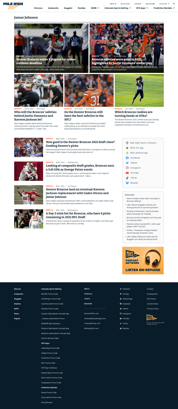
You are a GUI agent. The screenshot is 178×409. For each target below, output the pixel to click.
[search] (174, 3)
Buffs (16, 309)
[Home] (12, 6)
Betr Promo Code (48, 363)
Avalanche (53, 8)
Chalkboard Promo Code (51, 383)
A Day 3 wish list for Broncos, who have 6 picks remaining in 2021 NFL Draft (78, 215)
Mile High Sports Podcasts (143, 143)
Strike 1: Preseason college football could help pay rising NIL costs (142, 231)
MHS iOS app (137, 148)
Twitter (133, 163)
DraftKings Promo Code (50, 299)
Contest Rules (152, 304)
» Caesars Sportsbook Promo (53, 318)
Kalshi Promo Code (49, 393)
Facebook (135, 158)
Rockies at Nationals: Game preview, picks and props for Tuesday (143, 212)
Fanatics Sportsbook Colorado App (55, 328)
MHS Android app (139, 153)
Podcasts (125, 4)
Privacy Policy (153, 309)
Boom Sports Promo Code (51, 378)
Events (137, 4)
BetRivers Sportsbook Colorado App (55, 333)
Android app (127, 299)
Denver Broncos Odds (50, 338)
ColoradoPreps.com (92, 323)
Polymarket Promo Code (51, 397)
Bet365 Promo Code (49, 294)
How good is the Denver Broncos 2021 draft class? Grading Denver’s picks (80, 144)
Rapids (17, 318)
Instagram (135, 168)
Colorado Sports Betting (116, 8)
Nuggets (68, 8)
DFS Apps (141, 8)
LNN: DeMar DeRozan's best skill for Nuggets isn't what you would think (142, 238)
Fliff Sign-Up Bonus (49, 368)
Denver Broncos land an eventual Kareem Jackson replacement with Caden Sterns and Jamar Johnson (77, 193)
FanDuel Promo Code (49, 309)
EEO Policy (151, 299)
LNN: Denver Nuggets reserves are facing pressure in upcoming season (142, 206)
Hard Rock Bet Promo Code (52, 304)
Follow (163, 4)
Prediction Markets (163, 8)
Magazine (150, 4)
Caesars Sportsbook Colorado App (55, 314)
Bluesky (134, 183)
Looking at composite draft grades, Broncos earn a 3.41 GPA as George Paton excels (80, 167)
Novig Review (46, 402)
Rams (16, 314)
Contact (150, 289)
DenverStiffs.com (91, 313)
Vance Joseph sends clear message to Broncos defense (143, 199)
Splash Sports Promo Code (52, 373)
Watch (113, 4)
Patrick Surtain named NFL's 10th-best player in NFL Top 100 (143, 225)
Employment (152, 294)
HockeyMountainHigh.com (95, 318)
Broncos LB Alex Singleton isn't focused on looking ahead (144, 219)
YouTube (134, 173)
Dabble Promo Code (49, 353)
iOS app (126, 294)
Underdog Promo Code (50, 348)
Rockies (82, 8)
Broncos (38, 8)
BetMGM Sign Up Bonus (50, 323)
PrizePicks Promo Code (50, 358)
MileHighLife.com (91, 328)
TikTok (133, 178)
